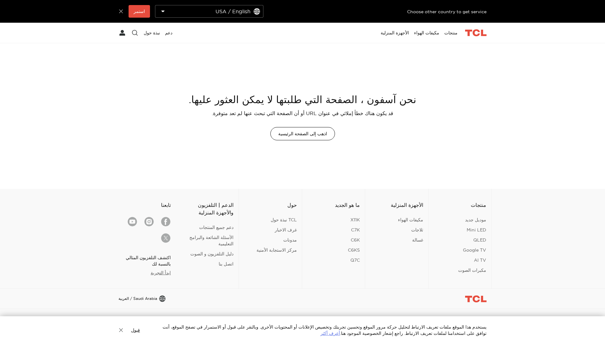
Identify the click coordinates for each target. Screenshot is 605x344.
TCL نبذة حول (284, 220)
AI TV (480, 260)
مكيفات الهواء (410, 220)
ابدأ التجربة (161, 273)
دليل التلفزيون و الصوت (211, 254)
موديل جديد (475, 220)
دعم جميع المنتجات (216, 227)
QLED (479, 240)
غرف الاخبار (286, 230)
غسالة (417, 240)
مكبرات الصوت (472, 270)
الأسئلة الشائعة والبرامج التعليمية (211, 241)
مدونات (290, 240)
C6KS (354, 250)
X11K (355, 220)
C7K (355, 230)
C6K (355, 240)
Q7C (355, 260)
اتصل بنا (226, 264)
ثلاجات (417, 230)
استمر (139, 11)
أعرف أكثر (330, 333)
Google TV (474, 250)
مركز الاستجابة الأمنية (276, 250)
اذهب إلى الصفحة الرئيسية (302, 134)
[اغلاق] (121, 330)
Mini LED (476, 230)
